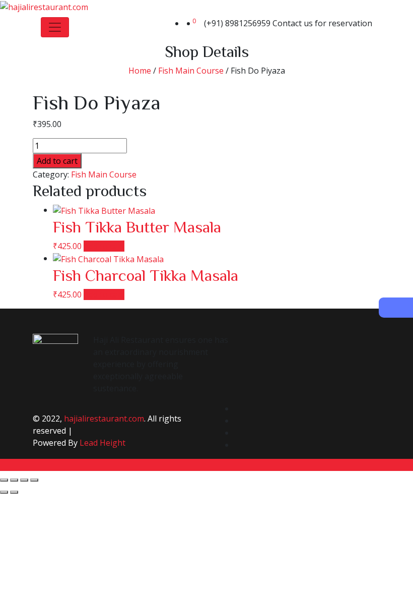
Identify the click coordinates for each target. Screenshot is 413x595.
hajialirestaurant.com (104, 418)
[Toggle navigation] (55, 27)
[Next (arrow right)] (14, 492)
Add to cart (57, 160)
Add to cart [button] (104, 246)
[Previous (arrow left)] (4, 492)
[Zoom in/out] (4, 480)
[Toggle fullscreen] (14, 480)
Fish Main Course (191, 70)
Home (139, 70)
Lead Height (102, 442)
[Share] (24, 480)
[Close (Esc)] (34, 480)
